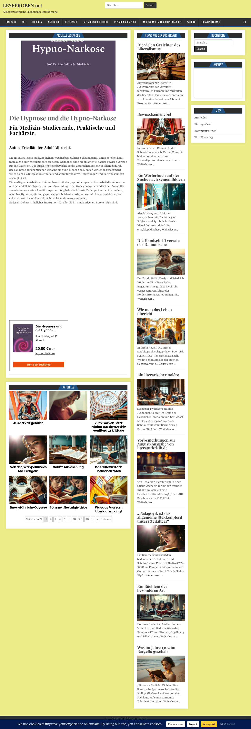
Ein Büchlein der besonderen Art (152, 588)
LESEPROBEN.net (22, 5)
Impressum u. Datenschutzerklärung (162, 22)
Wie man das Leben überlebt (154, 311)
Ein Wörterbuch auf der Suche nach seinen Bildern (161, 177)
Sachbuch (53, 22)
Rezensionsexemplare (125, 22)
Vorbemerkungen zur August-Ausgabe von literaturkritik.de (156, 443)
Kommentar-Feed (205, 130)
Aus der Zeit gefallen (28, 423)
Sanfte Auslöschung (68, 467)
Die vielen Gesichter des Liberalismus (158, 46)
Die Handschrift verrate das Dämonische (158, 242)
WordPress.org (203, 137)
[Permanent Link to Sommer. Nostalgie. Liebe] (68, 490)
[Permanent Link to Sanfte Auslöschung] (68, 449)
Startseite (11, 22)
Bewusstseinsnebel (154, 114)
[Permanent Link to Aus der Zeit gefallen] (28, 405)
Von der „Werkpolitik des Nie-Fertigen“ (28, 469)
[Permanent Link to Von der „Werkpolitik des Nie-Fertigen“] (28, 449)
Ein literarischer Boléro (158, 374)
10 (74, 519)
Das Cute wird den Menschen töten (108, 469)
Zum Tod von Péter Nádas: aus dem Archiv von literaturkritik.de (108, 427)
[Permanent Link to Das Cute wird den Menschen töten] (108, 449)
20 (80, 519)
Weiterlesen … (162, 103)
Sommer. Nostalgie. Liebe (68, 507)
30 (87, 519)
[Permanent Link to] (68, 405)
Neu (24, 22)
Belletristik (71, 22)
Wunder (191, 22)
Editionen (37, 22)
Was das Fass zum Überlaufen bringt (108, 509)
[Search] (245, 22)
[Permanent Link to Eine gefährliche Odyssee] (28, 490)
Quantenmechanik (211, 22)
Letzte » (106, 519)
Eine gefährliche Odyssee (28, 507)
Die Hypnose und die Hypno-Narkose (62, 118)
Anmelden (200, 117)
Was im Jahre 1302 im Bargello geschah (156, 649)
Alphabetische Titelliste (96, 22)
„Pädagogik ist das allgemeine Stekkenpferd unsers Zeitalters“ (159, 517)
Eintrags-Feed (203, 124)
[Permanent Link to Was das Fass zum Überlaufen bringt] (108, 490)
